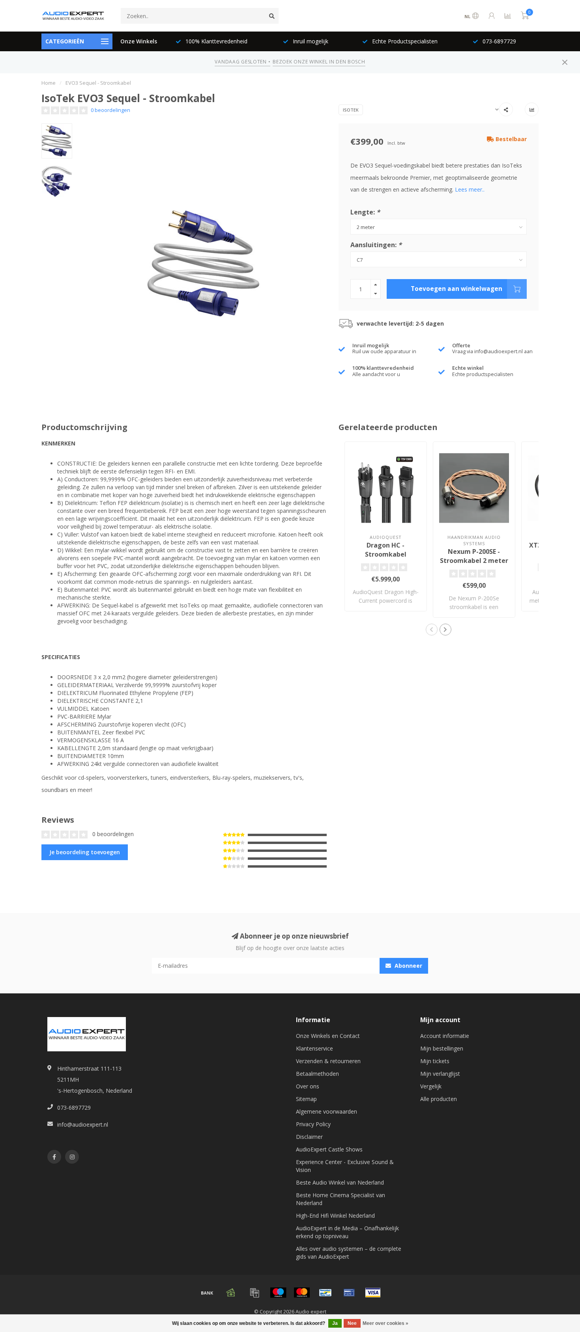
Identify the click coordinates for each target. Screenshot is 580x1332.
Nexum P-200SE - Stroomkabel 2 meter (474, 556)
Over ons (307, 1086)
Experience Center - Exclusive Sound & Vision (345, 1166)
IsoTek (351, 110)
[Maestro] (278, 1292)
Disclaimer (309, 1136)
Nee (352, 1323)
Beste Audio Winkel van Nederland (340, 1182)
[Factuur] (254, 1292)
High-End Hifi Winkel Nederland (335, 1215)
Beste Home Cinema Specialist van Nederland (340, 1199)
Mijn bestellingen (441, 1048)
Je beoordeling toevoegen (84, 852)
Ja (335, 1323)
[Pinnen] (349, 1292)
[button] (432, 629)
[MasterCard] (302, 1292)
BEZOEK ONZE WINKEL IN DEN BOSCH (319, 61)
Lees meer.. (470, 189)
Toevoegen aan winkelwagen (456, 289)
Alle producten (438, 1099)
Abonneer (407, 965)
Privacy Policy (313, 1124)
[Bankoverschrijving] (207, 1292)
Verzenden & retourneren (328, 1061)
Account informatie (444, 1036)
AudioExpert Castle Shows (329, 1149)
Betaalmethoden (317, 1073)
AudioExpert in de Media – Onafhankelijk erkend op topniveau (347, 1232)
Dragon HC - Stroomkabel (385, 550)
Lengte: (365, 212)
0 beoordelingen (110, 110)
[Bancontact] (325, 1292)
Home (48, 82)
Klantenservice (314, 1048)
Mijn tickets (434, 1061)
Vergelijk (431, 1086)
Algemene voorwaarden (326, 1111)
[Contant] (231, 1292)
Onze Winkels (138, 41)
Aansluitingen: (376, 244)
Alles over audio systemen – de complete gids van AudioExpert (348, 1252)
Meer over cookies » (385, 1323)
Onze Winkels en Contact (328, 1036)
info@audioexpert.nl (82, 1124)
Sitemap (306, 1099)
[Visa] (373, 1292)
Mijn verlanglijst (440, 1073)
